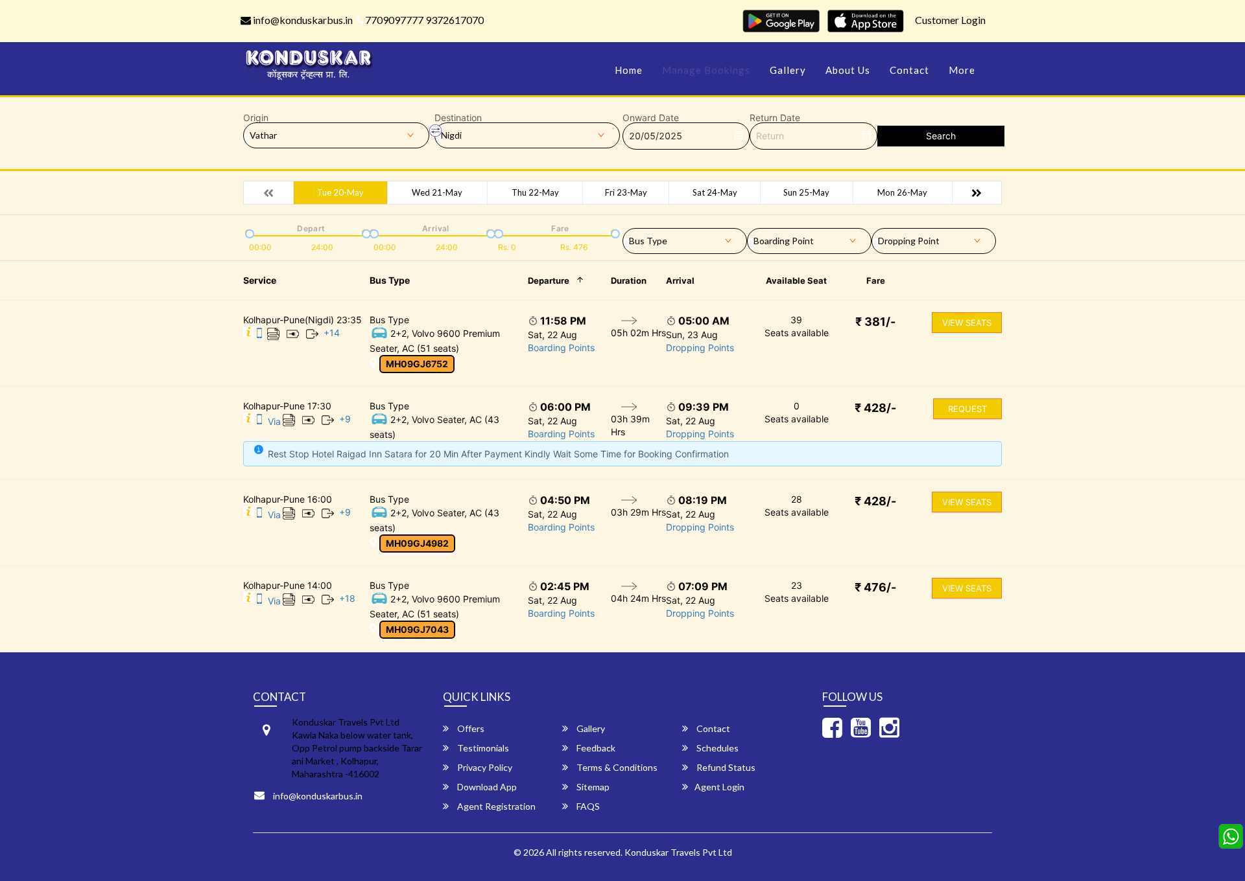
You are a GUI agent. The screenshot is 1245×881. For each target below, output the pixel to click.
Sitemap (592, 786)
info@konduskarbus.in (302, 20)
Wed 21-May (437, 192)
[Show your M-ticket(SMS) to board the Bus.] (259, 335)
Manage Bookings (706, 70)
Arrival (680, 280)
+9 (345, 418)
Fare (875, 280)
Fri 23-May (626, 192)
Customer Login (950, 20)
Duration (628, 280)
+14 (332, 332)
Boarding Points (561, 347)
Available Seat (796, 280)
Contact (909, 70)
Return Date (775, 117)
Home (629, 70)
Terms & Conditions (616, 767)
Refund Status (724, 767)
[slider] (248, 232)
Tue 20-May (340, 192)
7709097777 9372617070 (424, 20)
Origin (255, 117)
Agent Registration (495, 806)
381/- (875, 321)
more (962, 70)
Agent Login (719, 786)
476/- (875, 587)
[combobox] (684, 238)
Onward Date (650, 117)
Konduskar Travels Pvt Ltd (678, 852)
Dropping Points (700, 347)
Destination (458, 117)
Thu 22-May (535, 192)
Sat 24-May (715, 192)
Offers (469, 728)
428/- (875, 408)
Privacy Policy (483, 767)
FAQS (587, 806)
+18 (347, 598)
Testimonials (482, 747)
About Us (847, 70)
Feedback (595, 747)
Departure (548, 280)
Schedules (716, 747)
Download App (486, 786)
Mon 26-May (902, 192)
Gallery (788, 70)
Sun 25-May (806, 192)
